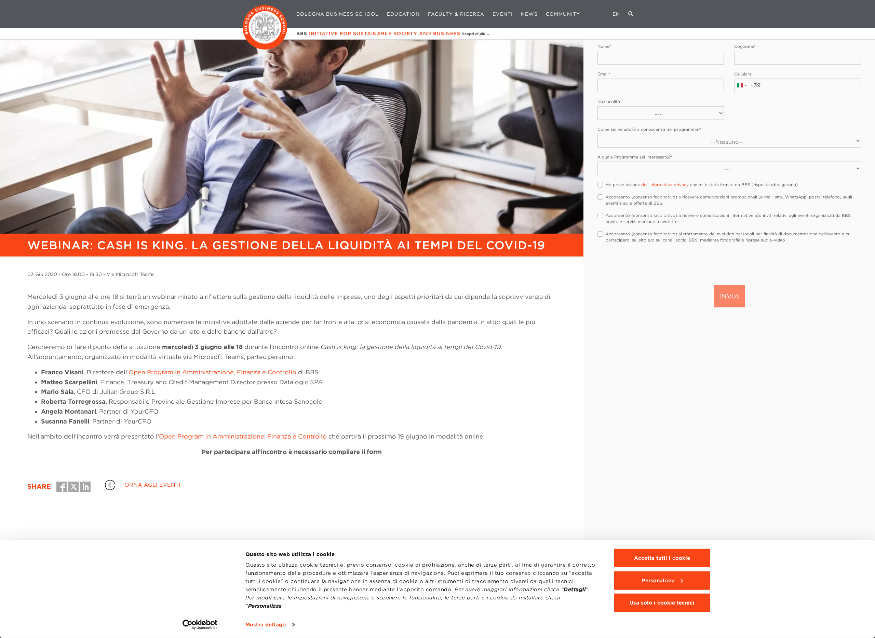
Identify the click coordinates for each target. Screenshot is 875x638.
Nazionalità (608, 101)
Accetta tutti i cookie (662, 558)
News (529, 14)
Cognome (745, 46)
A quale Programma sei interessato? (634, 157)
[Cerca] (630, 14)
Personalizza (658, 580)
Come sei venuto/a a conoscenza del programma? (649, 129)
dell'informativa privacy (665, 184)
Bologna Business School (337, 14)
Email (603, 74)
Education (403, 14)
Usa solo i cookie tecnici (662, 603)
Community (563, 14)
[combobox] (747, 85)
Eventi (503, 14)
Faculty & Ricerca (456, 14)
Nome (604, 46)
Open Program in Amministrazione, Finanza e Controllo (212, 372)
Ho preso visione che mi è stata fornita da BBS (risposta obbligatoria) (702, 184)
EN (616, 14)
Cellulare (743, 74)
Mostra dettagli (265, 625)
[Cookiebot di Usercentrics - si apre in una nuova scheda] (200, 625)
